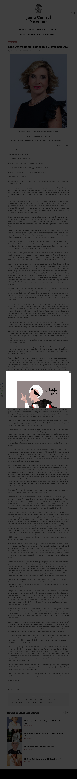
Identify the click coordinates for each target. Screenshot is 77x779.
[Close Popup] (70, 372)
